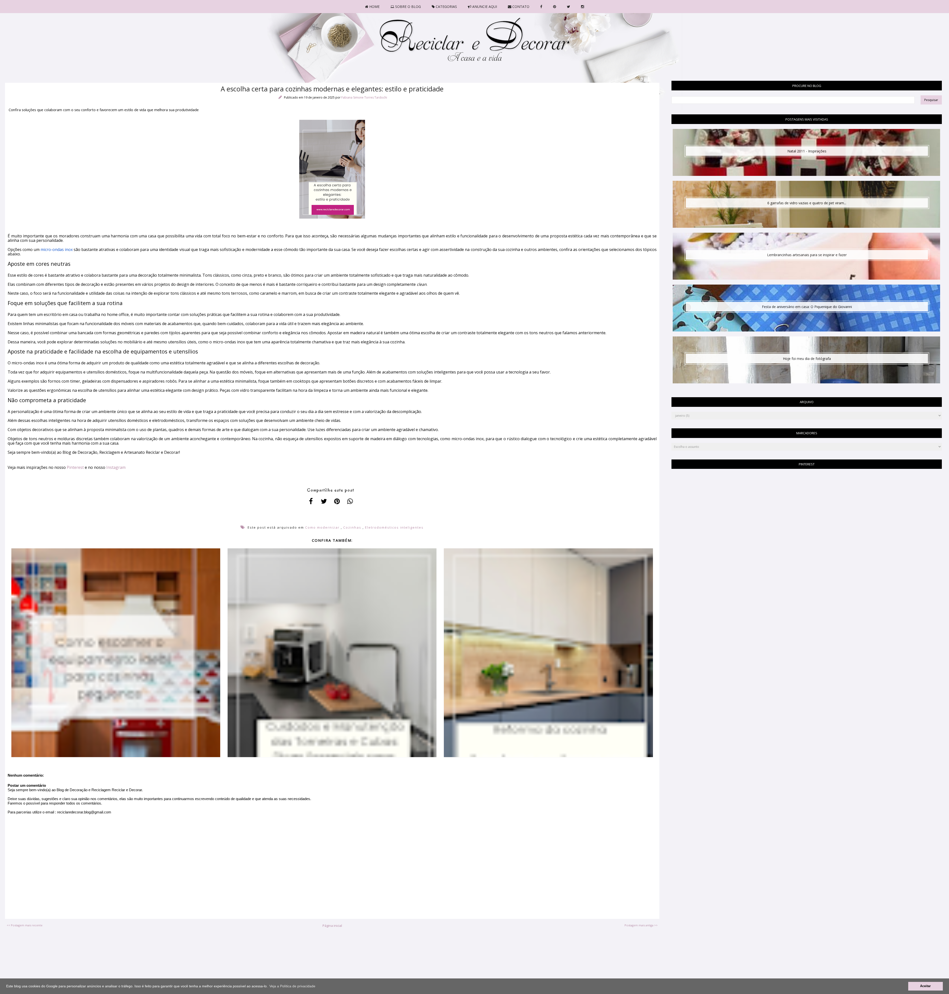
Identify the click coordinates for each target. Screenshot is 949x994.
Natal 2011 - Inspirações (806, 151)
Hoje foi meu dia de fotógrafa (807, 358)
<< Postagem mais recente (25, 925)
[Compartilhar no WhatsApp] (350, 501)
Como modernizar (322, 527)
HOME (374, 6)
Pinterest (75, 467)
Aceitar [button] (925, 986)
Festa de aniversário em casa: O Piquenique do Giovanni (807, 306)
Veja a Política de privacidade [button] (292, 986)
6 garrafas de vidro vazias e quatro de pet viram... (806, 203)
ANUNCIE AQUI (484, 6)
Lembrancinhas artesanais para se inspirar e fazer (807, 254)
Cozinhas (352, 527)
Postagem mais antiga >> (641, 925)
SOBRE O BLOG (407, 6)
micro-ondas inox (57, 249)
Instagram (116, 467)
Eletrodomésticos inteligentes (394, 527)
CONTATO (520, 6)
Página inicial (332, 925)
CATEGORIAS (446, 6)
